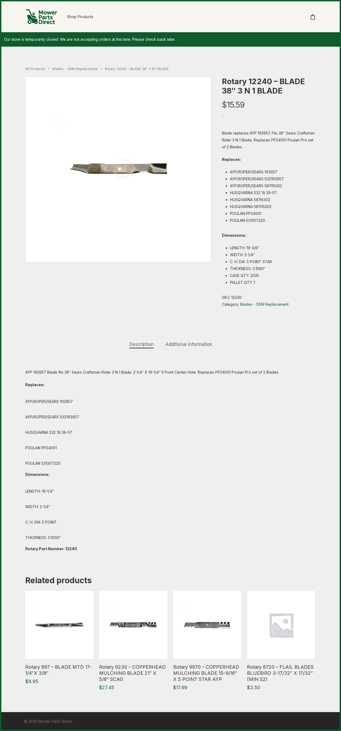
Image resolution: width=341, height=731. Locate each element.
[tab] (141, 344)
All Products (35, 69)
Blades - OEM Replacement (75, 69)
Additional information (188, 344)
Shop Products (80, 16)
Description (141, 344)
